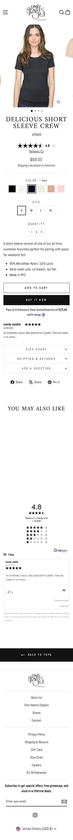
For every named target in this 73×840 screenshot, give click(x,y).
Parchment (51, 189)
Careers (36, 765)
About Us (36, 697)
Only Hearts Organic (36, 705)
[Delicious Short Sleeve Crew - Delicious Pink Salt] (15, 476)
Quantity (36, 224)
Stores (36, 713)
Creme (41, 189)
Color (36, 180)
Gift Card (36, 750)
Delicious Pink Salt (61, 189)
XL (50, 210)
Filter (11, 554)
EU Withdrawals (36, 772)
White (22, 189)
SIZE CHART (36, 349)
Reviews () (36, 151)
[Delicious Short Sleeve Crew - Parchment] (25, 473)
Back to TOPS (39, 654)
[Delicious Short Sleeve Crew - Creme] (20, 473)
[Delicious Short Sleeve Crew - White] (11, 473)
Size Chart (36, 757)
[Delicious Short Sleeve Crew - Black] (6, 473)
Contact (36, 720)
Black (12, 189)
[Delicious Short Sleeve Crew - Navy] (15, 473)
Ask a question (36, 368)
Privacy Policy (36, 734)
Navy (32, 189)
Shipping (23, 165)
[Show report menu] (63, 591)
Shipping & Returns (36, 359)
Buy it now (36, 300)
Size (36, 202)
